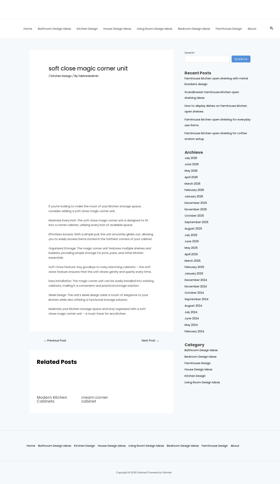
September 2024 (196, 299)
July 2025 (191, 235)
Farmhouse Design (229, 29)
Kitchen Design (87, 29)
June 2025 (192, 241)
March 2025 (193, 261)
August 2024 (193, 306)
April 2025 (191, 254)
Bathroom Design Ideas (54, 29)
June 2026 (192, 164)
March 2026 (192, 184)
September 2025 (196, 222)
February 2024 (194, 331)
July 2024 (191, 312)
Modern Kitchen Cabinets (52, 399)
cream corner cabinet (94, 399)
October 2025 (194, 216)
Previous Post (55, 340)
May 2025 (191, 248)
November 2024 (196, 286)
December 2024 (196, 280)
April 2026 (191, 177)
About (252, 29)
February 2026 (194, 190)
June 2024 (192, 318)
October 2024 (194, 293)
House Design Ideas (117, 29)
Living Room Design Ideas (154, 29)
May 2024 (191, 325)
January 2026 (194, 196)
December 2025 (196, 203)
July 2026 (191, 158)
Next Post (150, 340)
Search (189, 53)
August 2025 (193, 228)
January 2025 (194, 273)
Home (28, 29)
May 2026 (191, 171)
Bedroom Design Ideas (194, 29)
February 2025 (194, 267)
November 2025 (196, 209)
